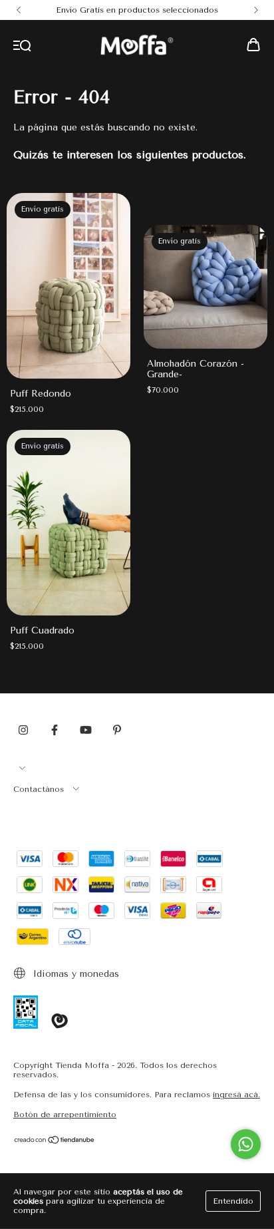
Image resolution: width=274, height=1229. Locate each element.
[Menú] (22, 46)
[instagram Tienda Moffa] (23, 730)
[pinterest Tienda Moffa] (117, 730)
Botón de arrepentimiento (64, 1114)
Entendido (233, 1201)
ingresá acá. (236, 1094)
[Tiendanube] (54, 1141)
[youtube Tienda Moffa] (86, 730)
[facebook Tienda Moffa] (55, 730)
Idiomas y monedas (74, 973)
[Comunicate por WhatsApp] (246, 1144)
